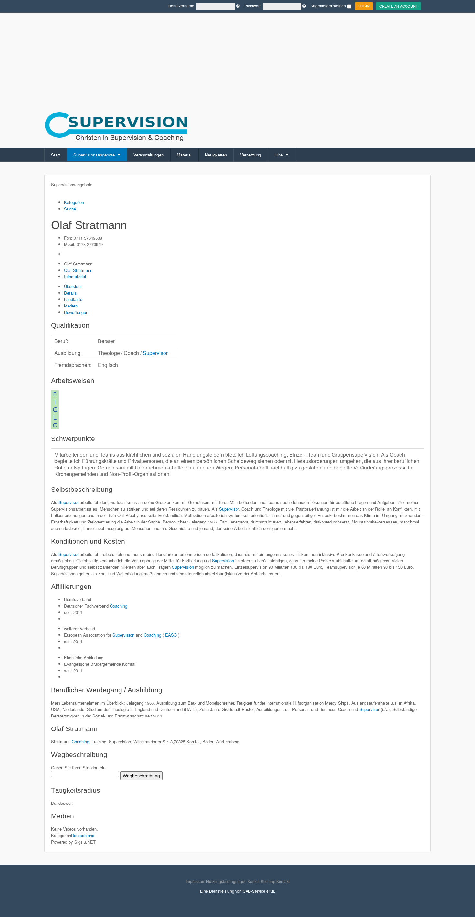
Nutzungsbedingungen (226, 881)
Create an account (398, 6)
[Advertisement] (237, 45)
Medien (71, 306)
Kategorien (74, 202)
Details (70, 293)
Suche (70, 209)
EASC (171, 635)
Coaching (118, 606)
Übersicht (73, 286)
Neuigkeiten (216, 155)
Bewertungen (76, 312)
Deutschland (82, 835)
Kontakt (283, 881)
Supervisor (155, 353)
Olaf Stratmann (78, 270)
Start (55, 155)
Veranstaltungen (148, 155)
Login (364, 6)
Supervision (222, 560)
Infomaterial (75, 277)
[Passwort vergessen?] (304, 5)
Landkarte (73, 299)
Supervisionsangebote (94, 155)
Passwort (252, 5)
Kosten (254, 881)
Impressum (195, 881)
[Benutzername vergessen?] (237, 5)
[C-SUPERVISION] (116, 126)
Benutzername (181, 5)
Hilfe (279, 155)
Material (184, 155)
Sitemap (268, 881)
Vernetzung (250, 155)
